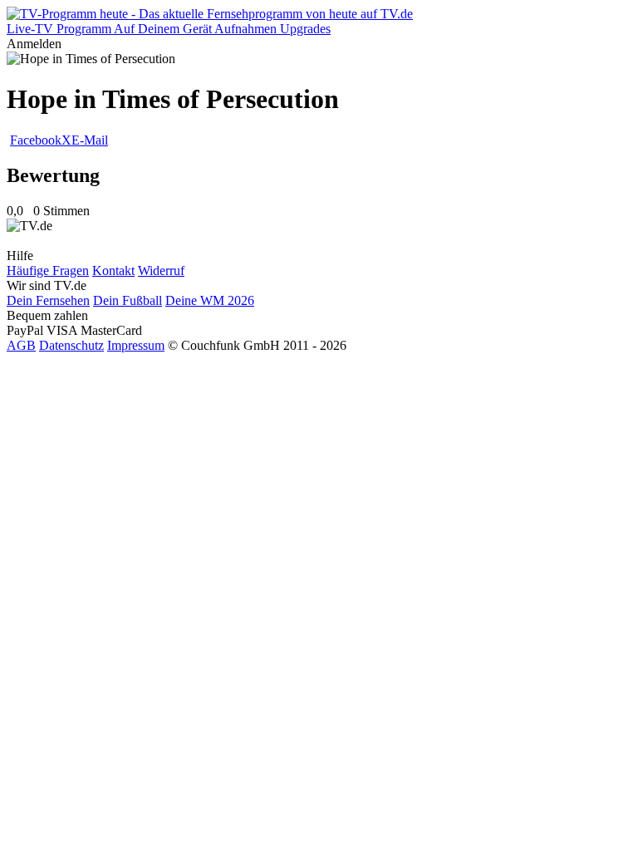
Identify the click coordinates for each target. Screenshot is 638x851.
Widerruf (161, 270)
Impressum (135, 345)
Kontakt (113, 270)
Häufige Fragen (48, 270)
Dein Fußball (127, 300)
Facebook (35, 140)
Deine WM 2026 (209, 300)
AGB (21, 345)
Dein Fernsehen (48, 300)
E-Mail (89, 140)
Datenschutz (71, 345)
